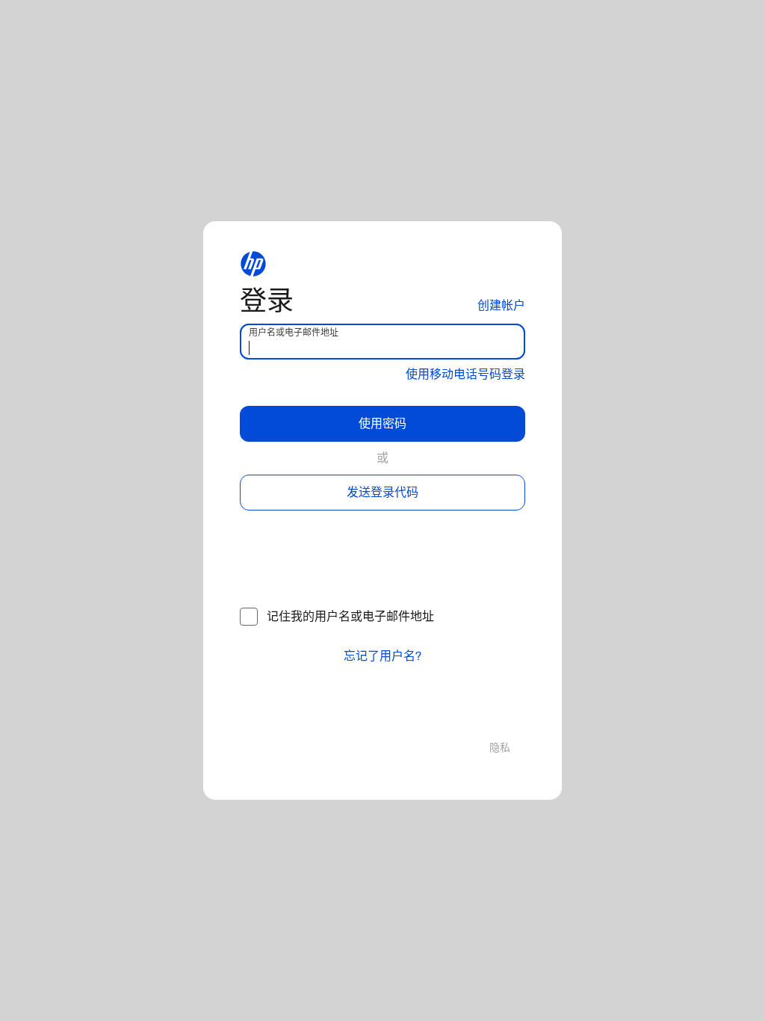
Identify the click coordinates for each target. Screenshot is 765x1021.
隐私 (499, 747)
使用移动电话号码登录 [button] (465, 374)
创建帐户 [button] (501, 305)
